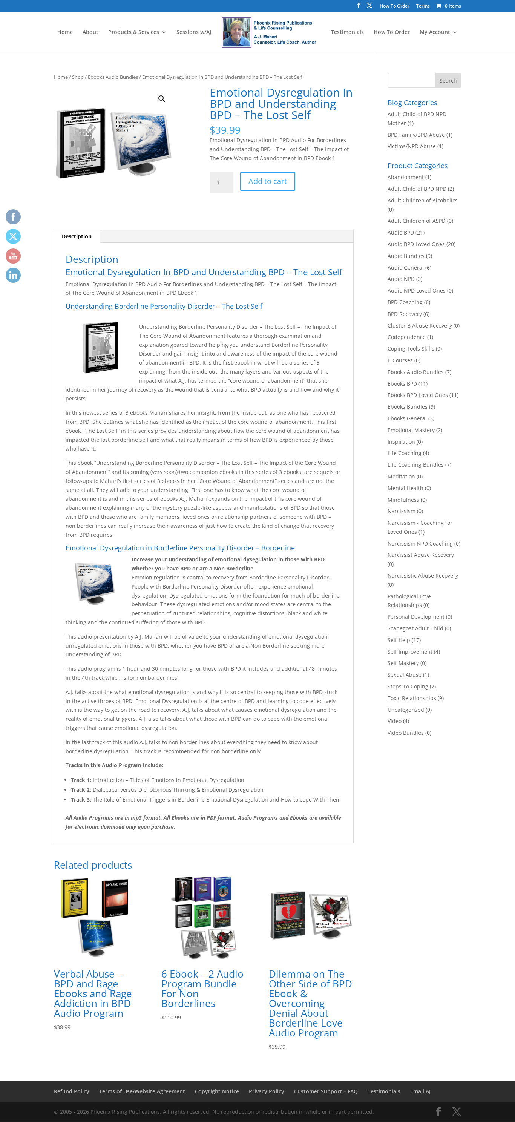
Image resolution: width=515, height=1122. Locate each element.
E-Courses (400, 360)
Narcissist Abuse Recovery (421, 554)
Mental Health (405, 488)
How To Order (394, 6)
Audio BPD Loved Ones (416, 244)
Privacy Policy (266, 1091)
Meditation (401, 476)
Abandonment (406, 177)
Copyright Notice (217, 1091)
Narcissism (401, 511)
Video (395, 721)
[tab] (77, 236)
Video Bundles (406, 732)
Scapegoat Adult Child (415, 628)
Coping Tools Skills (411, 348)
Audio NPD (401, 278)
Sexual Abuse (405, 674)
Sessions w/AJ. (194, 32)
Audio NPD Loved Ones (417, 290)
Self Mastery (403, 663)
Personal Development (416, 616)
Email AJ (420, 1091)
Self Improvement (410, 651)
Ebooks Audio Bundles (113, 77)
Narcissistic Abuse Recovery (423, 575)
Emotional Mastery (411, 430)
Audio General (406, 267)
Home (65, 32)
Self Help (399, 640)
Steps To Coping (408, 686)
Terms (423, 6)
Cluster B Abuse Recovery (420, 325)
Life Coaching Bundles (416, 464)
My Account (435, 32)
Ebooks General (407, 418)
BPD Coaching (405, 302)
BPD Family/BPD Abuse (416, 134)
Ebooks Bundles (408, 406)
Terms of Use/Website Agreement (142, 1091)
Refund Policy (71, 1091)
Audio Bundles (406, 255)
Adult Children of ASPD (417, 220)
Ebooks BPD (402, 383)
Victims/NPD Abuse (412, 146)
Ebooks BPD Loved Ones (418, 395)
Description (77, 236)
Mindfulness (403, 499)
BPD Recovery (405, 313)
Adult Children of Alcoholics (423, 200)
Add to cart (267, 181)
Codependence (407, 336)
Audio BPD (401, 232)
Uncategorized (406, 709)
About (90, 32)
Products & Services (133, 32)
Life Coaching (405, 453)
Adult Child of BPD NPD (417, 188)
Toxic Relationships (412, 698)
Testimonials (347, 32)
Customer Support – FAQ (326, 1091)
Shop (78, 77)
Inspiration (401, 441)
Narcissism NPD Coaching (420, 543)
